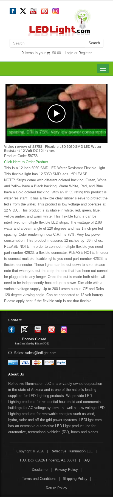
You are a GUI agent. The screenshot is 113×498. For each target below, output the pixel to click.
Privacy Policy (66, 470)
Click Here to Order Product (26, 162)
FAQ (86, 460)
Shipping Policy (75, 479)
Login (69, 53)
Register (85, 53)
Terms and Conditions (39, 479)
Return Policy (56, 488)
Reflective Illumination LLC (71, 451)
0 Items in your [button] (34, 53)
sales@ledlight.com (40, 353)
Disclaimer (40, 470)
